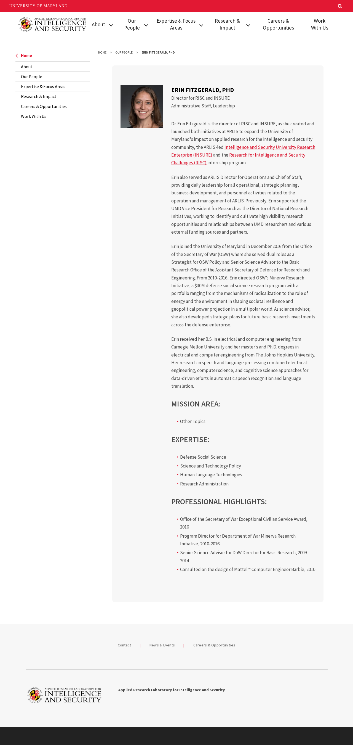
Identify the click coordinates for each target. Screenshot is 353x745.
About (98, 24)
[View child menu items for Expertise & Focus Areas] (201, 24)
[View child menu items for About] (111, 24)
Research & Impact (227, 24)
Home (26, 55)
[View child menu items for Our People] (146, 24)
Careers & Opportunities (278, 24)
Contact (124, 645)
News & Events (162, 645)
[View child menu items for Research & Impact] (248, 24)
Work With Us (319, 24)
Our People (132, 24)
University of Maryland (38, 6)
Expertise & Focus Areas (176, 24)
